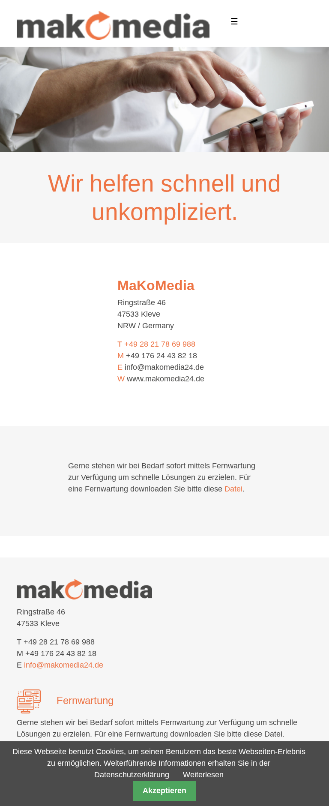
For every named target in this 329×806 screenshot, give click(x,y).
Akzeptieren (164, 790)
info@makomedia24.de (164, 367)
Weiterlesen (203, 774)
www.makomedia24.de (165, 379)
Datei (233, 489)
